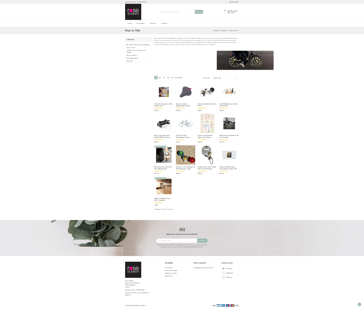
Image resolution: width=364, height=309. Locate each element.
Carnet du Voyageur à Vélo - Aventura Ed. (163, 105)
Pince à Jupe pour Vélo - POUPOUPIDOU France (162, 136)
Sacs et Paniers (132, 55)
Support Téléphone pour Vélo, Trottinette (162, 199)
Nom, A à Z (226, 78)
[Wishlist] (224, 12)
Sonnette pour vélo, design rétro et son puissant (207, 168)
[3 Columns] (160, 77)
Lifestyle (130, 39)
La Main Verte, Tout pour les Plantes (136, 51)
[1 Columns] (168, 77)
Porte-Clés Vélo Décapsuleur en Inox (183, 136)
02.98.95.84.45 (140, 290)
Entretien (130, 61)
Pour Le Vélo (131, 47)
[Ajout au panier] (172, 92)
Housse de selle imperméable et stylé (183, 105)
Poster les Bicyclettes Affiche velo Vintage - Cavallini (205, 136)
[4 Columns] (155, 77)
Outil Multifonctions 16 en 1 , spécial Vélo (229, 105)
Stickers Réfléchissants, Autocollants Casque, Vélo (228, 168)
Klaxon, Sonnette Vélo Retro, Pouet (207, 105)
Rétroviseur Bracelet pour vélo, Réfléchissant (163, 168)
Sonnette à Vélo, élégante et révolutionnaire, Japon (185, 168)
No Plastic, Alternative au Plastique (138, 45)
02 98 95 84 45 (142, 2)
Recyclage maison (132, 58)
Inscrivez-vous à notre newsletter (182, 234)
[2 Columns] (164, 77)
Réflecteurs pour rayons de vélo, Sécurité (229, 136)
